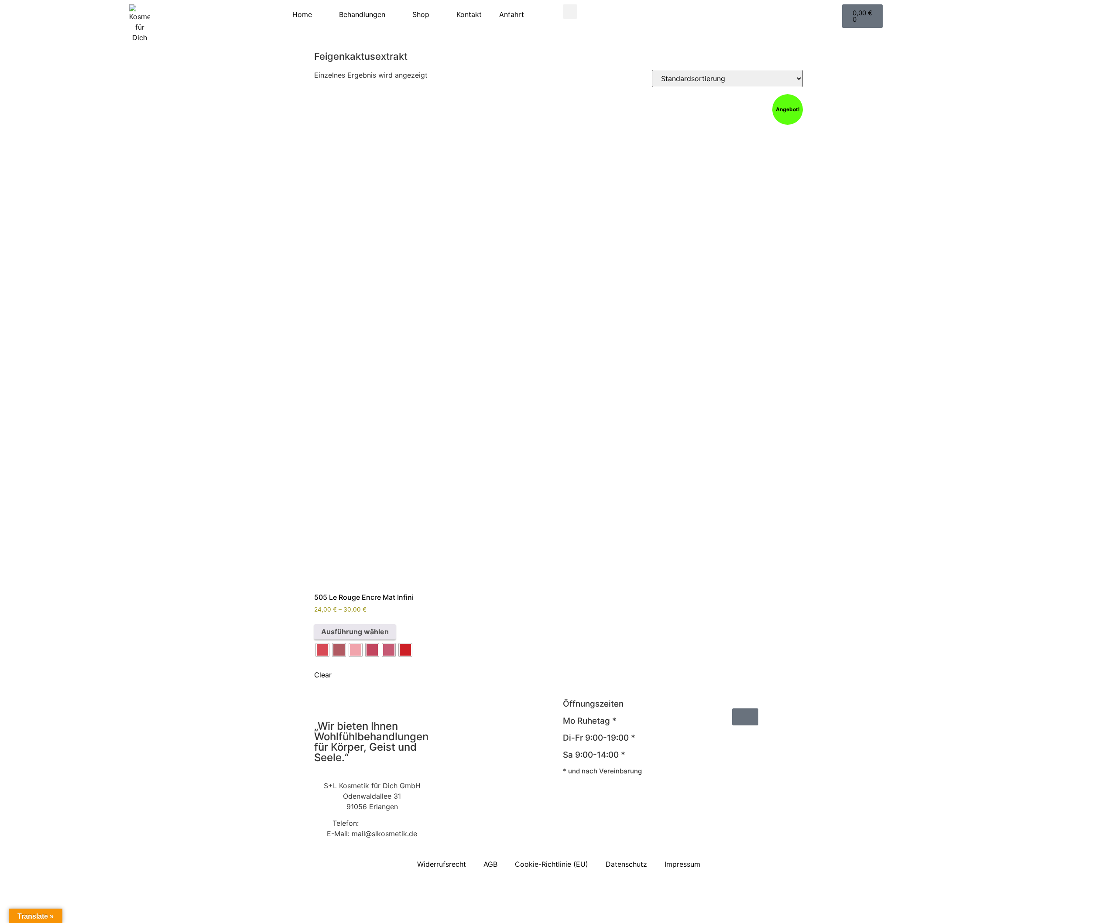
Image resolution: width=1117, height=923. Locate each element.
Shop (420, 14)
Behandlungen (362, 14)
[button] (570, 11)
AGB (490, 864)
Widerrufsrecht (441, 864)
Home (302, 14)
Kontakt (469, 14)
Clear (323, 674)
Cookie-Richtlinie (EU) (551, 864)
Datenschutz (626, 864)
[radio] (322, 649)
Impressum (682, 864)
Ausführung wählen (355, 631)
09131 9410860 (386, 823)
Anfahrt (511, 14)
